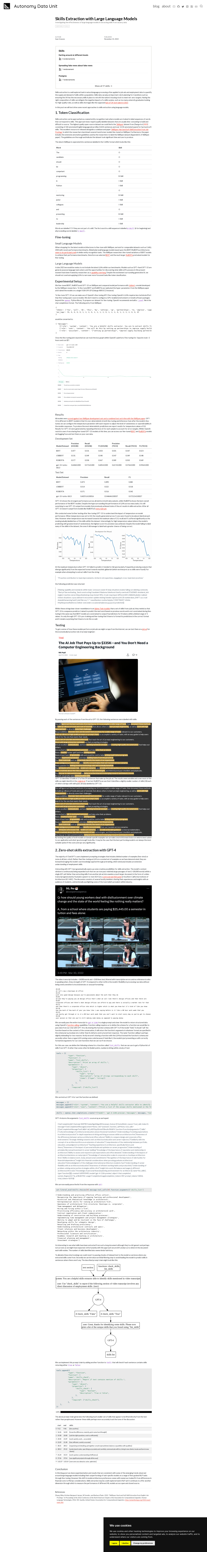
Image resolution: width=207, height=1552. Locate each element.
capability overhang (98, 273)
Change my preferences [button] (143, 1543)
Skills (67, 26)
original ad (81, 781)
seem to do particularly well (65, 252)
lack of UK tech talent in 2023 (117, 103)
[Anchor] (91, 112)
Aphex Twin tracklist (102, 609)
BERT (108, 255)
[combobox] (201, 6)
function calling (73, 1025)
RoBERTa (129, 255)
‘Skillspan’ (119, 124)
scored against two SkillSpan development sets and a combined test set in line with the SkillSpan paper (106, 418)
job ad (144, 629)
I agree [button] (114, 1543)
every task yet (101, 509)
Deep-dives (59, 26)
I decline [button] (125, 1543)
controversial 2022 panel (112, 877)
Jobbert (132, 285)
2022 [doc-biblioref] (146, 124)
